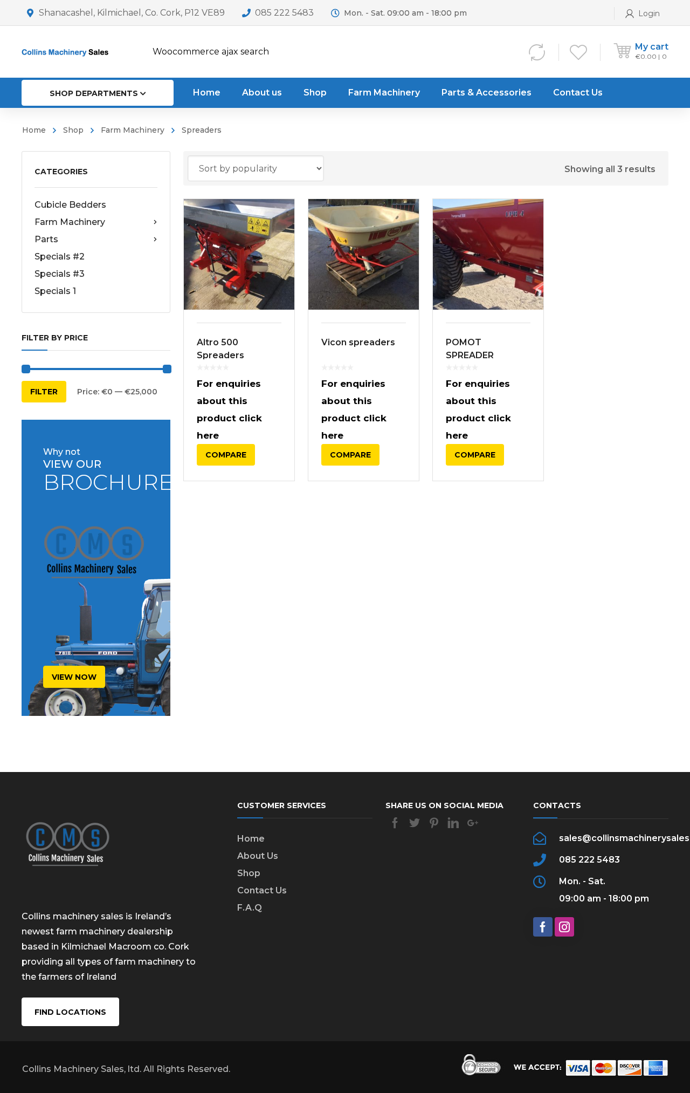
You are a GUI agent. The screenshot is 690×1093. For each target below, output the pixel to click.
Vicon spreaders (358, 342)
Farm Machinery (132, 130)
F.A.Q (249, 908)
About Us (257, 856)
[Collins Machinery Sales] (68, 51)
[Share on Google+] (472, 822)
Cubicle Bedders (70, 205)
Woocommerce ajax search (211, 51)
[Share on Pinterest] (434, 822)
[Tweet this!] (414, 822)
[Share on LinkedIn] (453, 822)
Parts (46, 239)
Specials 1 (55, 291)
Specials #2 (59, 256)
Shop (73, 130)
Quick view (239, 254)
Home (34, 130)
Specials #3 (59, 274)
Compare (225, 455)
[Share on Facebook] (395, 822)
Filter (44, 392)
